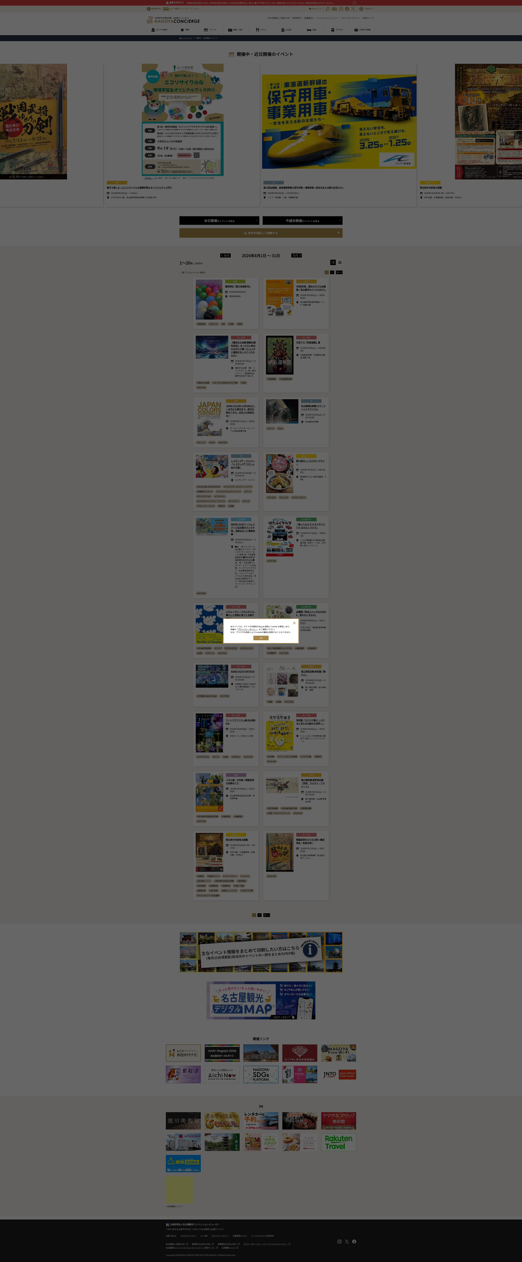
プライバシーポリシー (247, 629)
